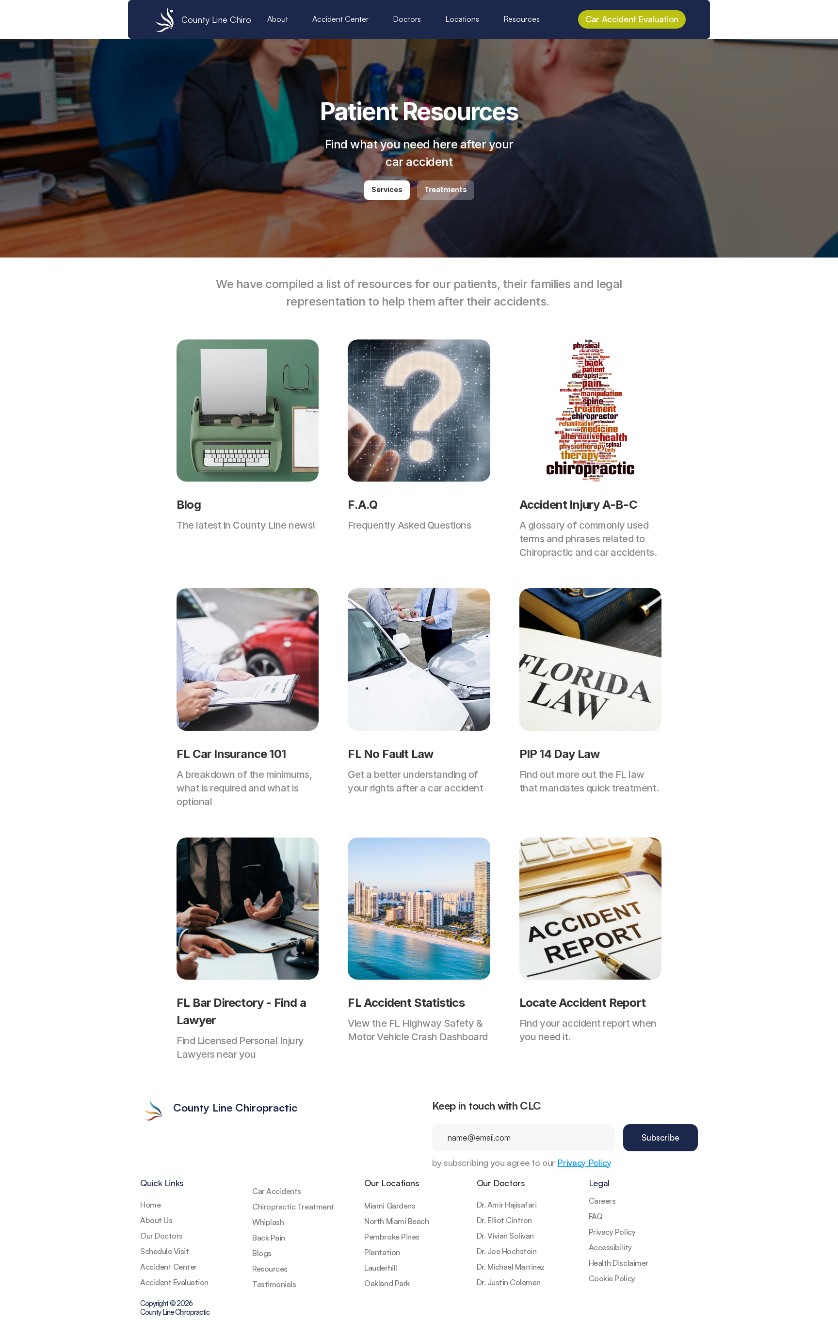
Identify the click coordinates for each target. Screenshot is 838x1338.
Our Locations (391, 1182)
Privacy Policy (584, 1162)
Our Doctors (501, 1182)
